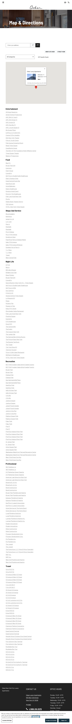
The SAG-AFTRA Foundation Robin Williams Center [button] (21, 151)
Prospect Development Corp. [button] (14, 534)
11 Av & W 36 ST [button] (10, 585)
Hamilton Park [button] (10, 385)
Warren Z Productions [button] (12, 156)
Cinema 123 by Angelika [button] (12, 135)
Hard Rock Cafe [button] (10, 183)
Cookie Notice (36, 717)
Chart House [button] (9, 171)
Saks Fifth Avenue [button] (11, 242)
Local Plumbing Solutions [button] (13, 513)
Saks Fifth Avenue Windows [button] (14, 245)
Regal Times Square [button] (11, 145)
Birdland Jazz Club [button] (11, 272)
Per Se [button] (8, 199)
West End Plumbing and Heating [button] (15, 560)
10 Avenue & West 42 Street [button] (14, 574)
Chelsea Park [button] (9, 375)
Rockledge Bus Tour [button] (11, 647)
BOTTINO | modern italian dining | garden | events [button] (20, 365)
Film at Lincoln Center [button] (12, 140)
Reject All (64, 720)
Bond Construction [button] (11, 487)
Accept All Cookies (51, 720)
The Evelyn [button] (9, 329)
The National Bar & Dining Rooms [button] (15, 337)
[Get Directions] (37, 45)
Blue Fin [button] (8, 163)
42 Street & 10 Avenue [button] (12, 605)
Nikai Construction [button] (11, 529)
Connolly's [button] (9, 173)
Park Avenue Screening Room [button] (14, 143)
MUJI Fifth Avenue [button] (11, 234)
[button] (65, 2)
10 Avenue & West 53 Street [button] (14, 580)
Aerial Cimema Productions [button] (14, 115)
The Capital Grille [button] (11, 326)
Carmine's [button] (9, 168)
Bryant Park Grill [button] (10, 165)
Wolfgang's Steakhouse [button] (13, 355)
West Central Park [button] (11, 258)
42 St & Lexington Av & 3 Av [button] (14, 600)
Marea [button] (7, 301)
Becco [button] (7, 267)
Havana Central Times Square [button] (14, 296)
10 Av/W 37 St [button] (10, 569)
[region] (36, 717)
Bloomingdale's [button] (10, 214)
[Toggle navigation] (3, 2)
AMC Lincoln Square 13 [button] (12, 127)
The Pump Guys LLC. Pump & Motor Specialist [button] (19, 549)
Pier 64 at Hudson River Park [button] (14, 437)
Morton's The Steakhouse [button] (13, 194)
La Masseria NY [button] (10, 298)
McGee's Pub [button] (9, 303)
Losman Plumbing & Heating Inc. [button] (15, 518)
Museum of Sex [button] (10, 306)
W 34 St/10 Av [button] (10, 657)
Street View (62, 51)
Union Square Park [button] (11, 447)
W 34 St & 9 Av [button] (10, 652)
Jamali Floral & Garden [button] (12, 406)
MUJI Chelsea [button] (10, 232)
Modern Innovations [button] (11, 524)
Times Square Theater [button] (12, 153)
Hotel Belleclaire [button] (10, 186)
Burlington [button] (9, 216)
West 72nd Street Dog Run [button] (13, 457)
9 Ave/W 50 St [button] (10, 610)
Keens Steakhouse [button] (11, 189)
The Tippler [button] (9, 345)
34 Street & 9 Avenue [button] (12, 590)
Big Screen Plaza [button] (11, 130)
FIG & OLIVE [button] (9, 293)
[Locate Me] (32, 45)
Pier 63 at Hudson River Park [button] (14, 431)
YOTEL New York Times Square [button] (15, 207)
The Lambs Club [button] (10, 334)
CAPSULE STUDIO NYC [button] (13, 133)
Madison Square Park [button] (12, 416)
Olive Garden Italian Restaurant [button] (15, 311)
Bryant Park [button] (9, 370)
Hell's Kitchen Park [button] (11, 390)
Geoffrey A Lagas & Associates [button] (15, 503)
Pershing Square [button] (10, 316)
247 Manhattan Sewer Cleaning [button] (15, 472)
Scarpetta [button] (9, 319)
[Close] (45, 69)
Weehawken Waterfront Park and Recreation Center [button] (21, 452)
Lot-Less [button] (9, 222)
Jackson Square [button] (10, 401)
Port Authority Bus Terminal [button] (14, 641)
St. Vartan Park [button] (10, 442)
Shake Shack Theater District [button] (14, 202)
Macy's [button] (8, 224)
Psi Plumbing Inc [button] (11, 539)
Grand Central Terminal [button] (12, 631)
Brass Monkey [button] (10, 275)
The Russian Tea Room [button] (12, 342)
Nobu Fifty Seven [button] (11, 308)
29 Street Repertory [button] (11, 112)
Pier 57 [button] (8, 426)
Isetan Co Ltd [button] (10, 219)
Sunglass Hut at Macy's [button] (12, 247)
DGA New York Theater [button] (12, 138)
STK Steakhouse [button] (11, 321)
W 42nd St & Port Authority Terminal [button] (16, 662)
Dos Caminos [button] (10, 290)
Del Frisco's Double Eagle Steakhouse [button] (17, 176)
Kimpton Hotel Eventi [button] (12, 191)
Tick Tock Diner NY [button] (11, 347)
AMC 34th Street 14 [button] (11, 120)
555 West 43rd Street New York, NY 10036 (36, 83)
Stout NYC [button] (9, 324)
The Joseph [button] (9, 544)
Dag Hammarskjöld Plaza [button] (13, 380)
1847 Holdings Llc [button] (11, 467)
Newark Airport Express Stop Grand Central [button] (18, 636)
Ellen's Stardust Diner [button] (12, 178)
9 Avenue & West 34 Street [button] (13, 616)
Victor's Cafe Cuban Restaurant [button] (15, 352)
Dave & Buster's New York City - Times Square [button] (19, 283)
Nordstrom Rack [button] (11, 237)
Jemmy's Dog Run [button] (11, 411)
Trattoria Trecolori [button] (11, 350)
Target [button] (8, 255)
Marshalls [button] (8, 227)
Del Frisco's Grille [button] (11, 288)
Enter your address (13, 45)
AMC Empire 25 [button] (10, 122)
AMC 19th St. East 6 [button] (11, 117)
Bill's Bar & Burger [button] (11, 270)
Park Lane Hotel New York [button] (13, 196)
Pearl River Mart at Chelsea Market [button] (16, 240)
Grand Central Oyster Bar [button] (13, 181)
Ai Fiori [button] (8, 265)
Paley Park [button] (9, 421)
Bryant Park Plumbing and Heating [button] (16, 493)
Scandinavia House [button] (11, 148)
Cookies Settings (7, 720)
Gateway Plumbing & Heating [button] (14, 498)
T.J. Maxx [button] (9, 250)
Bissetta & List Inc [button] (11, 482)
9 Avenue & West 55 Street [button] (13, 621)
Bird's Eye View (51, 51)
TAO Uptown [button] (9, 204)
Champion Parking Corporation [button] (15, 626)
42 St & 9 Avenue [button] (11, 595)
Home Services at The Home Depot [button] (16, 508)
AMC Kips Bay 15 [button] (11, 125)
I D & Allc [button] (8, 395)
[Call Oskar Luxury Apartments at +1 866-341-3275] (69, 2)
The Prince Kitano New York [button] (14, 339)
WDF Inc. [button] (8, 554)
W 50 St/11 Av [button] (10, 667)
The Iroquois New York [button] (12, 332)
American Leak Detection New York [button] (16, 477)
